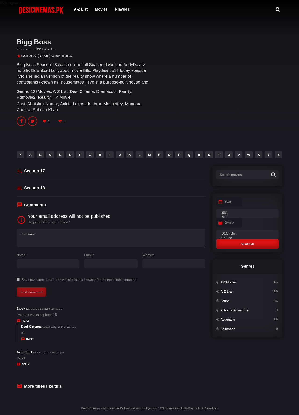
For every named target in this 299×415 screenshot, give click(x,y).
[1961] (247, 213)
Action (225, 301)
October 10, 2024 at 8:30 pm (48, 352)
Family (125, 91)
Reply (25, 321)
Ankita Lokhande (75, 104)
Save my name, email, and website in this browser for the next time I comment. (80, 279)
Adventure (228, 319)
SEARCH (247, 244)
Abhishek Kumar (42, 104)
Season (34, 171)
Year (227, 201)
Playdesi (122, 9)
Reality (44, 97)
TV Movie (62, 97)
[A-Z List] (247, 238)
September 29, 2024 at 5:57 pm (58, 327)
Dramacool (106, 91)
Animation (228, 329)
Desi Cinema (82, 91)
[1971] (247, 217)
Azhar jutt (24, 352)
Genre (229, 222)
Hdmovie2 (26, 97)
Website (148, 255)
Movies (101, 9)
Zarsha (22, 308)
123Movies (41, 91)
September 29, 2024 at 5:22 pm (45, 309)
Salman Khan (45, 109)
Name (22, 255)
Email (89, 255)
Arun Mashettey (108, 104)
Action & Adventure (235, 310)
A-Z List (81, 9)
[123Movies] (247, 234)
